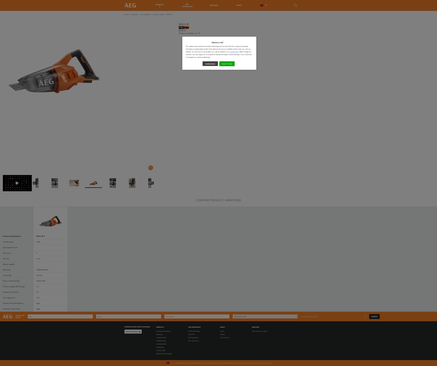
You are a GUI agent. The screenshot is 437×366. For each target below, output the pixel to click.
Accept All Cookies (227, 64)
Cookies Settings (210, 64)
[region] (219, 53)
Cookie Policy (234, 52)
